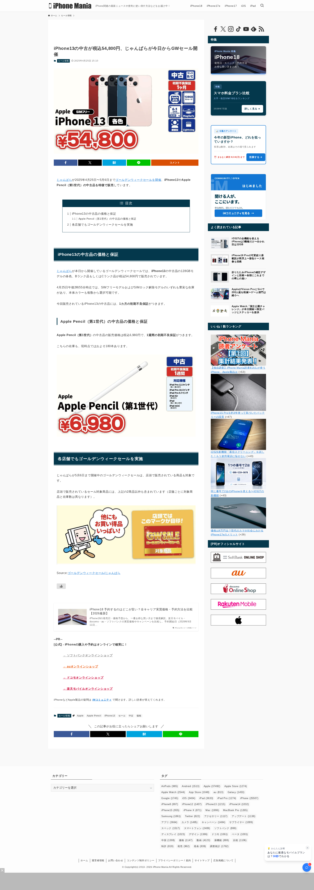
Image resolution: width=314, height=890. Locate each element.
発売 (184, 846)
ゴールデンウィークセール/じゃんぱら (94, 573)
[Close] (2, 870)
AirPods (169, 786)
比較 (240, 840)
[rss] (261, 29)
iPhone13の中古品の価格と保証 (94, 213)
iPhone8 (169, 804)
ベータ (240, 834)
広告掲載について (223, 860)
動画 (203, 840)
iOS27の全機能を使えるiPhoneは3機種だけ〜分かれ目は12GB (248, 241)
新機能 (221, 840)
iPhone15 (170, 810)
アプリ (169, 822)
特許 (167, 846)
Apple (80, 715)
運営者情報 (98, 860)
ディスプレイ (173, 834)
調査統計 (219, 846)
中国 (168, 840)
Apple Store (235, 786)
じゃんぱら (64, 179)
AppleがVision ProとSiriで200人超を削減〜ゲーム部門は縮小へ (249, 292)
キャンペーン (213, 822)
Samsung (171, 816)
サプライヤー (241, 822)
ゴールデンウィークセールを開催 (138, 179)
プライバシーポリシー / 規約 (174, 860)
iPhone (249, 798)
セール (121, 715)
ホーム (84, 860)
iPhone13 (109, 715)
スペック (170, 828)
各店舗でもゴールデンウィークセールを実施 (102, 224)
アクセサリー (216, 816)
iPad (206, 798)
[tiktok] (238, 29)
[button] (65, 163)
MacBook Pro (235, 810)
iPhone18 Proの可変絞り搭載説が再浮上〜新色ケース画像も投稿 (248, 258)
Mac (212, 810)
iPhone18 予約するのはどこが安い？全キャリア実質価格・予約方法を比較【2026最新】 (141, 611)
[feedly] (253, 29)
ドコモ (220, 834)
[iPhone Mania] (70, 6)
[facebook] (215, 29)
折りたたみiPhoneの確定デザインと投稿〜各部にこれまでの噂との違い (249, 275)
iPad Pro (226, 798)
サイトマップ (202, 860)
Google (169, 798)
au (218, 792)
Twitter (192, 816)
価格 (139, 715)
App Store (199, 792)
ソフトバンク (225, 828)
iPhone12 (192, 804)
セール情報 (63, 61)
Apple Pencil (94, 715)
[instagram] (231, 29)
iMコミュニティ (102, 699)
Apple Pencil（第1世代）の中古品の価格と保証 (107, 218)
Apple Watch (173, 792)
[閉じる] (307, 848)
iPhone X (192, 810)
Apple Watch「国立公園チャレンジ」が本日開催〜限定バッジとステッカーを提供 (248, 309)
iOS (188, 798)
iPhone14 (239, 804)
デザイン (198, 834)
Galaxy (236, 792)
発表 (200, 846)
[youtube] (246, 29)
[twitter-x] (223, 29)
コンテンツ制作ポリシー (140, 860)
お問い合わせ (115, 860)
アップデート (243, 816)
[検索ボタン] (262, 6)
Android (190, 786)
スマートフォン (197, 828)
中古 (131, 715)
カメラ (190, 822)
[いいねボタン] (61, 586)
